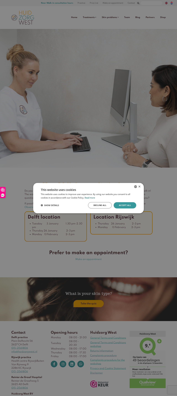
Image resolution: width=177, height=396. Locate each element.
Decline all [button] (99, 205)
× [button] (139, 186)
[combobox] (135, 186)
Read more (90, 197)
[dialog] (88, 198)
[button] (50, 205)
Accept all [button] (125, 205)
